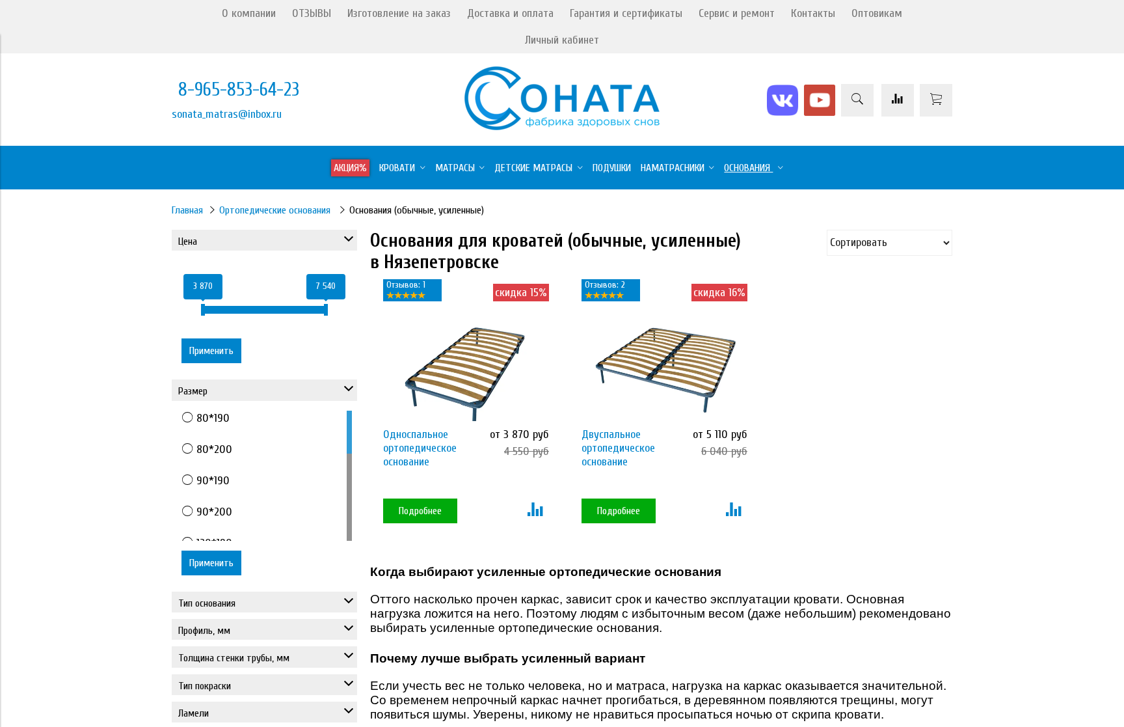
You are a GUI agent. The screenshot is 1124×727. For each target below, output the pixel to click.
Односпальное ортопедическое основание (420, 448)
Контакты (813, 13)
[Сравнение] (897, 100)
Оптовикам (876, 13)
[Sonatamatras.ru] (562, 126)
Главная (187, 210)
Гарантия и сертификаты (626, 13)
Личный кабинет (562, 40)
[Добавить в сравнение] (535, 511)
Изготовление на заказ (399, 13)
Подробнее (420, 511)
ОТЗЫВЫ (311, 13)
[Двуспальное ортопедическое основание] (661, 365)
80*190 (213, 418)
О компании (249, 13)
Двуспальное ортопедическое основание (618, 448)
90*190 (213, 480)
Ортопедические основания (276, 210)
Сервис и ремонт (737, 13)
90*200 (214, 512)
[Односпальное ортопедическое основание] (462, 365)
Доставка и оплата (510, 13)
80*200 (214, 449)
